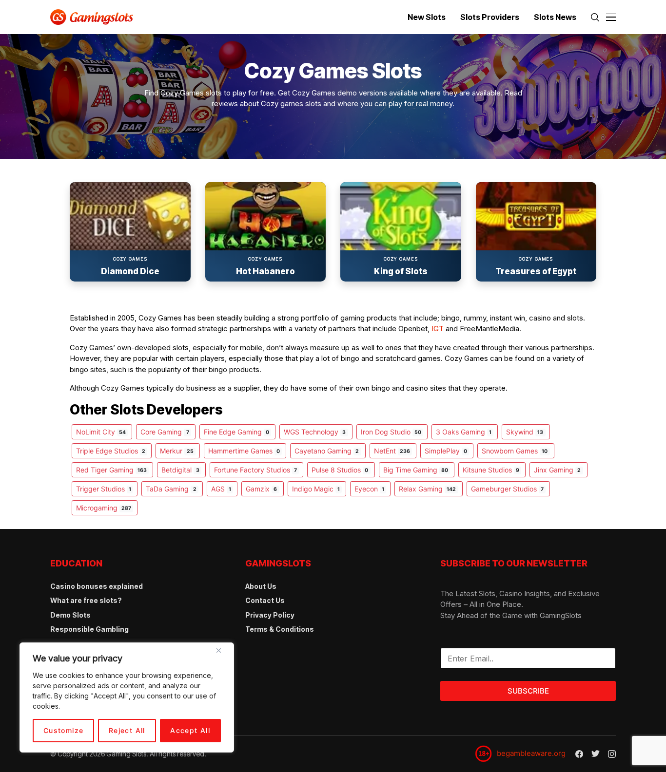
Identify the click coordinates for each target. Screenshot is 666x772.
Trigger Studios (103, 489)
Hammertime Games (244, 451)
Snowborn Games (515, 451)
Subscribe (528, 691)
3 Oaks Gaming (463, 432)
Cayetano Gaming (326, 451)
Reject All (127, 730)
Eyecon (369, 489)
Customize (63, 730)
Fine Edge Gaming (236, 432)
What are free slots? (86, 600)
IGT (437, 328)
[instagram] (612, 754)
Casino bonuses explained (96, 586)
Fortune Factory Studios (255, 470)
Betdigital (180, 470)
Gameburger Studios (507, 489)
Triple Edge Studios (110, 451)
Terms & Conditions (279, 629)
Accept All (190, 730)
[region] (127, 697)
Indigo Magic (316, 489)
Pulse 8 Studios (340, 470)
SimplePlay (446, 451)
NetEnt (392, 451)
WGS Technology (315, 432)
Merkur (176, 451)
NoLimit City (101, 432)
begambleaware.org (531, 753)
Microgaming (103, 508)
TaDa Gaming (171, 489)
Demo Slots (70, 615)
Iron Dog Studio (391, 432)
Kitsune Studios (491, 470)
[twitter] (595, 754)
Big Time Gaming (415, 470)
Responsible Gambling (89, 629)
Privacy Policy (269, 615)
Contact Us (265, 600)
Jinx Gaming (557, 470)
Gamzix (261, 489)
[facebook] (579, 754)
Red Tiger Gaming (111, 470)
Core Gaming (164, 432)
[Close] (222, 654)
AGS (221, 489)
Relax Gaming (427, 489)
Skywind (524, 432)
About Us (260, 586)
